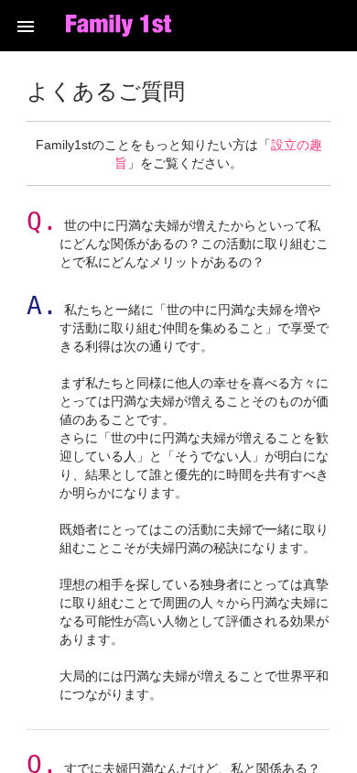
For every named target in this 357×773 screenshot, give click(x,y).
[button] (26, 26)
